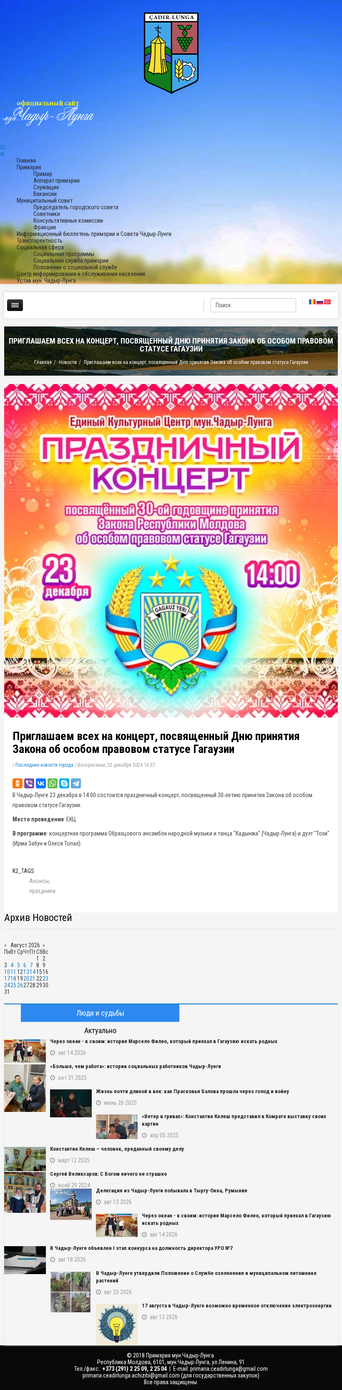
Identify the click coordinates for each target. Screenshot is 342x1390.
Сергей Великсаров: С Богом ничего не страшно (108, 1174)
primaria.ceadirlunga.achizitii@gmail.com (131, 1375)
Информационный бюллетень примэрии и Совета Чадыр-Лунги (94, 234)
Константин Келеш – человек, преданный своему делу (117, 1149)
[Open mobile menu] (2, 147)
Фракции (44, 227)
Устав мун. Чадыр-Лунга (46, 280)
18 (13, 978)
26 (20, 985)
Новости (68, 362)
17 (7, 978)
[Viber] (29, 783)
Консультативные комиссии (68, 220)
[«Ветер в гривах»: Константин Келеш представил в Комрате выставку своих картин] (117, 1126)
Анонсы (39, 881)
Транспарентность (40, 240)
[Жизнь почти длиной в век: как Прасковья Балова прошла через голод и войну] (71, 1103)
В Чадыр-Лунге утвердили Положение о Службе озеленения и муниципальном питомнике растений (206, 1277)
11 (13, 971)
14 (32, 971)
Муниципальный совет (45, 200)
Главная (26, 160)
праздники (42, 891)
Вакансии (45, 194)
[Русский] (320, 301)
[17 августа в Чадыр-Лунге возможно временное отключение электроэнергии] (117, 1324)
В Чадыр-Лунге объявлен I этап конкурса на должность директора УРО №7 (141, 1248)
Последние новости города (44, 765)
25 (13, 985)
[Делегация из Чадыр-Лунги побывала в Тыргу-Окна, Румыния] (71, 1204)
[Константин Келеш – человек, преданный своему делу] (25, 1159)
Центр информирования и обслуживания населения (81, 274)
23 (45, 978)
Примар (42, 174)
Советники (46, 214)
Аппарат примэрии (56, 180)
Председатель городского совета (75, 207)
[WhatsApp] (53, 783)
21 (32, 978)
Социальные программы (63, 254)
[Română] (313, 301)
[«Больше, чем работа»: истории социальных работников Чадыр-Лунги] (25, 1088)
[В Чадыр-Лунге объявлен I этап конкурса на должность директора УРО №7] (25, 1260)
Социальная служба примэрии (70, 260)
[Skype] (64, 783)
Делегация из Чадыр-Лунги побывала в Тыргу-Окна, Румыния (171, 1190)
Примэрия (29, 167)
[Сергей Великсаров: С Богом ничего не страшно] (25, 1192)
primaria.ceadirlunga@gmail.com (229, 1368)
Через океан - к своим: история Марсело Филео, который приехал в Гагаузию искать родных (163, 1041)
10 (7, 971)
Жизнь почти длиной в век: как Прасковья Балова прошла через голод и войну (192, 1091)
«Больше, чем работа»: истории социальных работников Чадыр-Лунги (135, 1066)
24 (7, 985)
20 (26, 978)
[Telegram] (76, 783)
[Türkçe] (328, 301)
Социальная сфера (40, 247)
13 (26, 971)
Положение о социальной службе (75, 267)
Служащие (46, 187)
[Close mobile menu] (2, 154)
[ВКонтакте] (41, 783)
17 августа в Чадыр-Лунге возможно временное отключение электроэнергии (237, 1305)
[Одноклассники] (18, 783)
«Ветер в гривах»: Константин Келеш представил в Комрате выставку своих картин (234, 1120)
